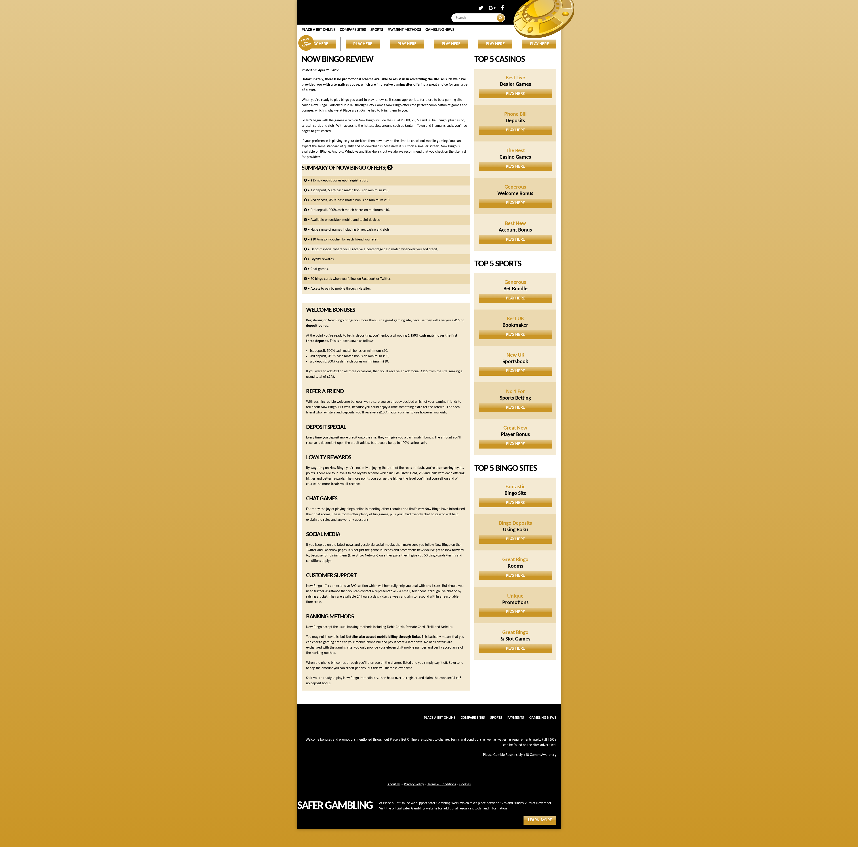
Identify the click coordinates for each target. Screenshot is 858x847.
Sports (376, 30)
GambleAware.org (543, 755)
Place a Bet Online (318, 30)
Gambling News (439, 30)
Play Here (515, 94)
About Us (393, 784)
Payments (515, 718)
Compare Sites (353, 30)
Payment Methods (404, 30)
